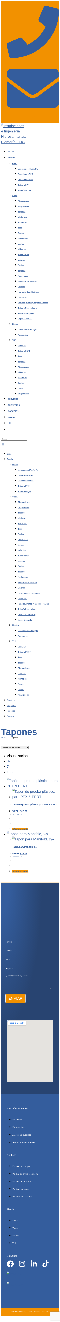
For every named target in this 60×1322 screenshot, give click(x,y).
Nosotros (11, 711)
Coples (21, 545)
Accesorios (23, 539)
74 (9, 766)
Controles (22, 598)
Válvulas (22, 550)
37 (9, 761)
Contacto (11, 716)
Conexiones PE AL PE (28, 470)
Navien (15, 625)
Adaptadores (23, 507)
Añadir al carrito (20, 829)
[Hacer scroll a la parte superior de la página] (2, 1318)
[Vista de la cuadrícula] (2, 741)
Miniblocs (22, 518)
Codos (21, 534)
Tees (20, 529)
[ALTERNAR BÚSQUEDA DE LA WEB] (9, 429)
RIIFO (15, 464)
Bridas (21, 566)
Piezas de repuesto (26, 614)
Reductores (23, 577)
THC (14, 641)
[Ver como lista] (5, 741)
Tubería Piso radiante (27, 609)
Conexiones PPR (26, 475)
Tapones (22, 513)
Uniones (21, 561)
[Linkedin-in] (33, 1263)
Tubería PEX (23, 555)
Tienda (10, 459)
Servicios (11, 700)
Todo (10, 772)
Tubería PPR (24, 486)
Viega (14, 497)
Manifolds (22, 523)
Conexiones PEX (25, 480)
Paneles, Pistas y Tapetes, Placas (33, 604)
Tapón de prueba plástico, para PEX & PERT (34, 804)
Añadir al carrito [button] (20, 871)
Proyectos (11, 705)
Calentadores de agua (28, 630)
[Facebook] (10, 1263)
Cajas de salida (25, 620)
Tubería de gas (24, 491)
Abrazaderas (24, 502)
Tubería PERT (24, 652)
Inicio (9, 454)
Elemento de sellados (27, 582)
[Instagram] (22, 1263)
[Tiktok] (45, 1263)
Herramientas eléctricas (29, 593)
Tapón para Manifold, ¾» (24, 847)
